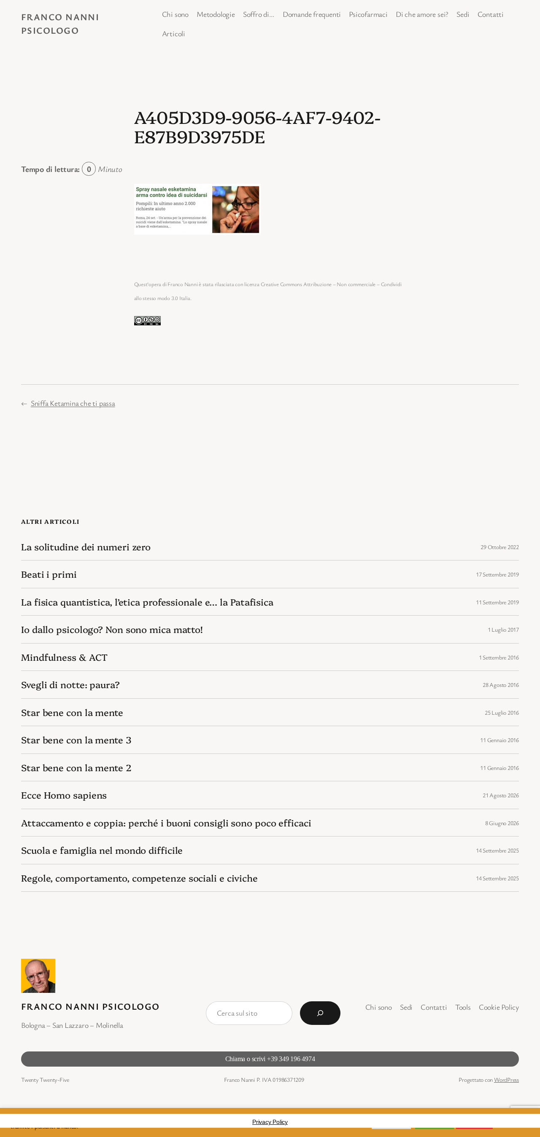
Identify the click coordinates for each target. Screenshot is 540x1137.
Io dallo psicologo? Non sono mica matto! (111, 629)
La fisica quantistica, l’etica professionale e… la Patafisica (147, 602)
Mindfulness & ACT (64, 657)
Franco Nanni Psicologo (90, 1006)
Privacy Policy (270, 1121)
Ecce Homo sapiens (64, 795)
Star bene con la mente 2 (76, 767)
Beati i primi (49, 574)
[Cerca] (320, 1013)
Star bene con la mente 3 (76, 740)
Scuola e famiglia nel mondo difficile (102, 850)
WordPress (506, 1079)
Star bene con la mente (72, 712)
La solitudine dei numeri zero (86, 547)
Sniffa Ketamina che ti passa (73, 403)
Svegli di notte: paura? (70, 684)
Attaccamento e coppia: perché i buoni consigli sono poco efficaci (166, 823)
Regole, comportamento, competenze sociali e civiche (139, 878)
